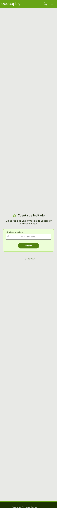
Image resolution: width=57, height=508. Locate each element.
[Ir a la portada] (11, 4)
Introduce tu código (14, 232)
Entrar (28, 245)
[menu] (52, 4)
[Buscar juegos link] (45, 4)
